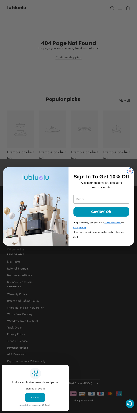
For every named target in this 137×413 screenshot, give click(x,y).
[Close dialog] (130, 171)
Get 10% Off (101, 211)
